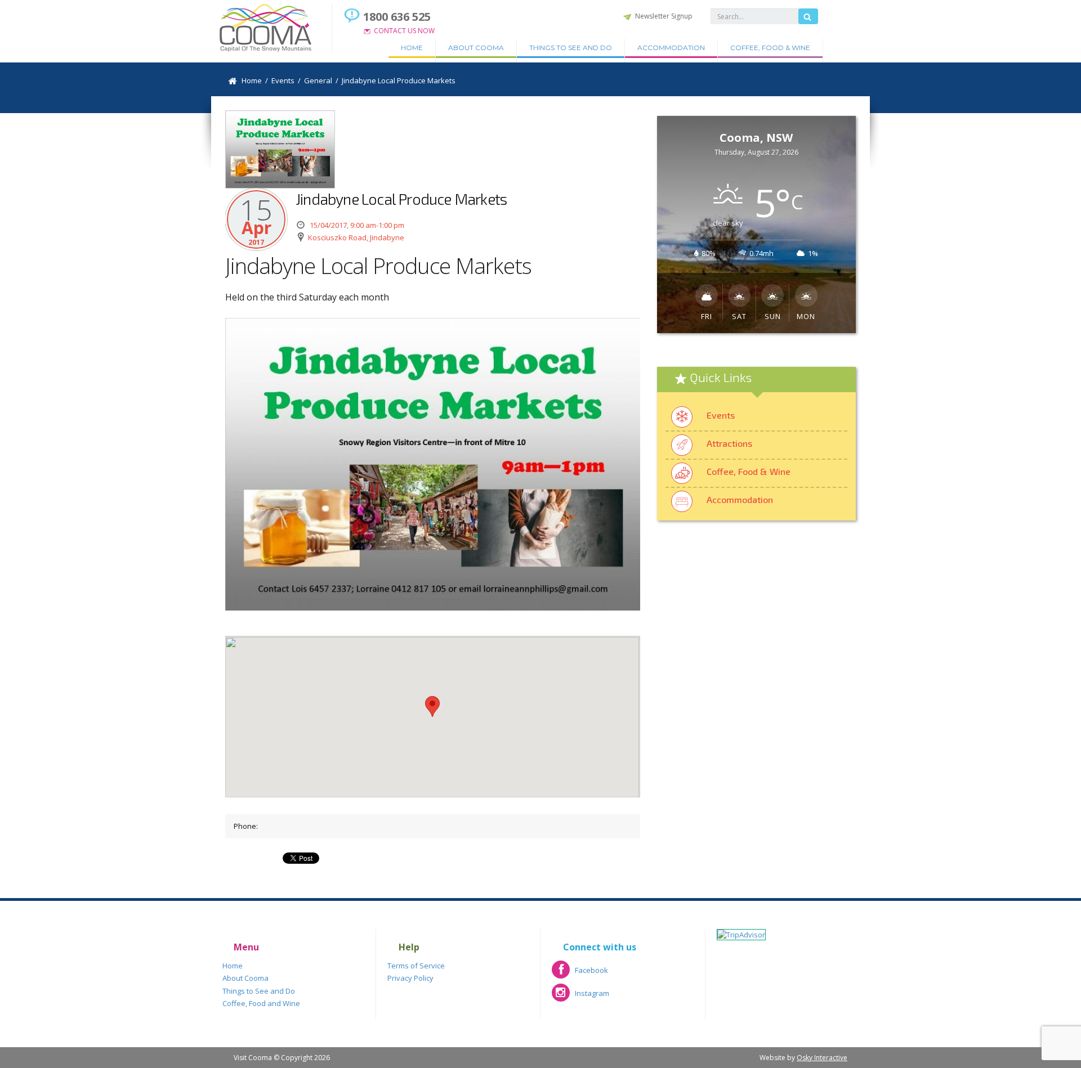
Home (412, 47)
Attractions (729, 443)
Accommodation (671, 47)
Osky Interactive (822, 1057)
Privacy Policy (410, 978)
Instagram (580, 997)
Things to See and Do (570, 47)
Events (721, 415)
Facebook (580, 973)
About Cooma (476, 47)
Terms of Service (416, 966)
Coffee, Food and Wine (261, 1003)
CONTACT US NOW (404, 30)
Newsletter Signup (664, 16)
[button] (432, 706)
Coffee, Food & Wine (770, 47)
